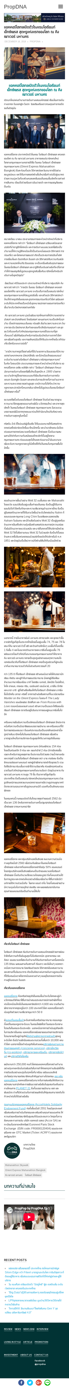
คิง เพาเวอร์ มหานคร (13, 1175)
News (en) (28, 1329)
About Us (26, 1355)
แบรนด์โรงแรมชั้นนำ (15, 1020)
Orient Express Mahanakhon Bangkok (25, 1170)
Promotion (41, 1342)
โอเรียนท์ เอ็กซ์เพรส (33, 1175)
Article (27, 1342)
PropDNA (35, 41)
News (18, 1329)
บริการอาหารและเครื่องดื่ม (35, 1052)
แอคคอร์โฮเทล (10, 996)
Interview (42, 1329)
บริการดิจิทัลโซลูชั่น (19, 1056)
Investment (11, 1355)
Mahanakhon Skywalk (16, 1165)
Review (8, 1329)
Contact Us (41, 1355)
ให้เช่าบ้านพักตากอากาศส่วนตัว (41, 1036)
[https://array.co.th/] (34, 17)
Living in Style (12, 1342)
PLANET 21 (23, 1088)
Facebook (40, 1360)
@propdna (40, 1364)
